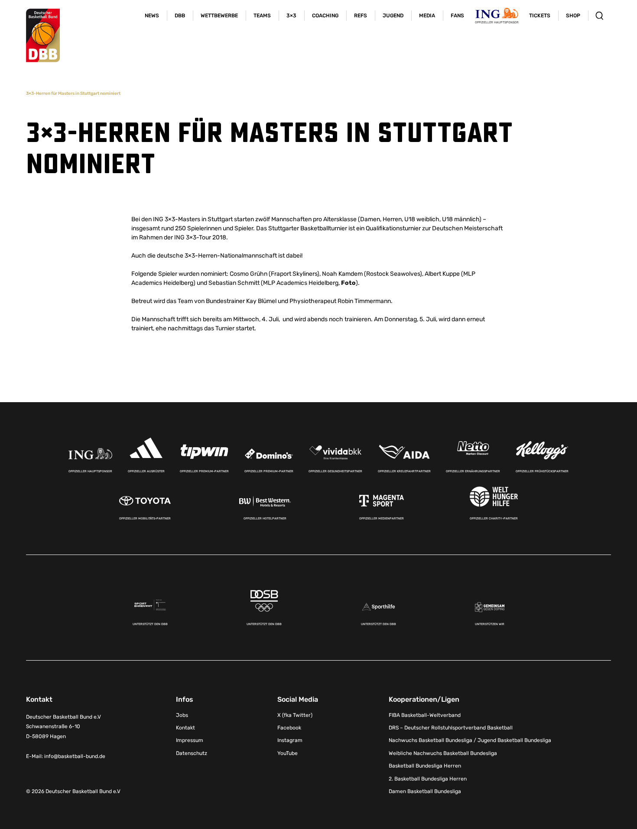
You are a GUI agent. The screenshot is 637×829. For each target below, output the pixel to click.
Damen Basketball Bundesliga (425, 791)
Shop (573, 16)
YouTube (287, 753)
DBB (180, 16)
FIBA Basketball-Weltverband (425, 715)
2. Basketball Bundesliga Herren (428, 779)
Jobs (182, 715)
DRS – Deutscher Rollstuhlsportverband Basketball (451, 728)
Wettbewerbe (219, 16)
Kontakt (185, 728)
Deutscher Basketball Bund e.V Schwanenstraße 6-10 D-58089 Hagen (63, 727)
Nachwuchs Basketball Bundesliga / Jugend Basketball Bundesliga (470, 740)
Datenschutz (191, 753)
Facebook (289, 728)
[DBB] (43, 35)
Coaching (325, 16)
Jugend (393, 16)
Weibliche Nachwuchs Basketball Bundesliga (443, 753)
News (152, 16)
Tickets (539, 16)
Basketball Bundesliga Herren (425, 766)
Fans (457, 16)
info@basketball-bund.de (74, 756)
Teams (262, 16)
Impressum (189, 740)
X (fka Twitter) (294, 715)
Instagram (289, 740)
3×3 (291, 16)
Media (427, 16)
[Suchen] (599, 15)
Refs (360, 16)
